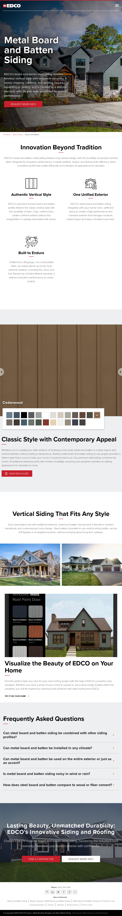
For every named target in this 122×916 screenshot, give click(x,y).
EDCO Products (25, 913)
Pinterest (47, 892)
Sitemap (60, 904)
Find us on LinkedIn (53, 892)
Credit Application (37, 904)
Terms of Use (86, 904)
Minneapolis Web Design (82, 913)
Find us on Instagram (69, 892)
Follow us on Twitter (58, 892)
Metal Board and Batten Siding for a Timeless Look (94, 901)
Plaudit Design (102, 913)
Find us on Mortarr (75, 892)
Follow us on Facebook (64, 892)
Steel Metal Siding (63, 913)
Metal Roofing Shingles (42, 913)
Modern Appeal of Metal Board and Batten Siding (50, 901)
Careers (50, 904)
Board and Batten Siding (17, 901)
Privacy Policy (72, 904)
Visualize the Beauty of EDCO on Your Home (59, 667)
